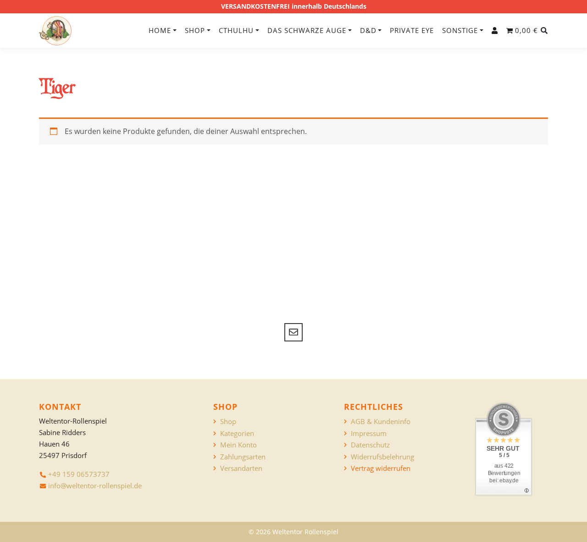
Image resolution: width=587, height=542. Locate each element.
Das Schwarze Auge (306, 30)
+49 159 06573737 (79, 474)
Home (160, 30)
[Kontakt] (293, 332)
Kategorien (237, 433)
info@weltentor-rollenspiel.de (95, 485)
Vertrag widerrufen (380, 468)
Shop (195, 30)
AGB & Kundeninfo (380, 421)
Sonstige (460, 30)
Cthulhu (236, 30)
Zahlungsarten (243, 456)
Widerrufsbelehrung (382, 456)
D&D (368, 30)
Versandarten (241, 468)
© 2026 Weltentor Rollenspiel (293, 531)
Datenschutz (370, 444)
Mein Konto (238, 444)
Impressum (369, 433)
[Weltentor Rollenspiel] (55, 30)
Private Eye (412, 30)
